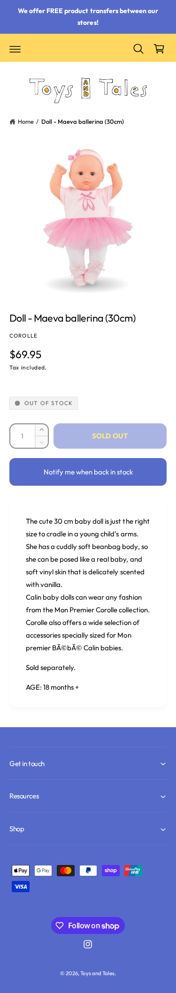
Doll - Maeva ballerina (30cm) (82, 121)
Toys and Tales (97, 973)
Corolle (23, 335)
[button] (15, 48)
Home (26, 121)
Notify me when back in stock (88, 471)
